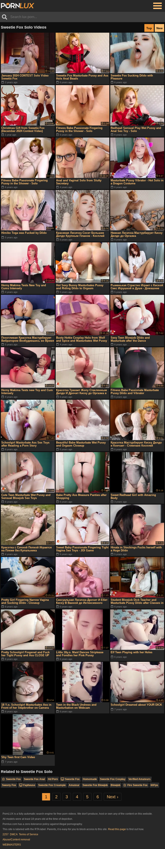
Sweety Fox (9, 785)
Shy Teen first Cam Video (18, 757)
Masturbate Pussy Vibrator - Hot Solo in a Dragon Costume (137, 182)
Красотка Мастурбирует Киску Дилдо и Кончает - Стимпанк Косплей (136, 444)
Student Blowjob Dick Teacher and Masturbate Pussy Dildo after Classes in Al (137, 601)
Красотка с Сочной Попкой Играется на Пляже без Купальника (26, 549)
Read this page (117, 829)
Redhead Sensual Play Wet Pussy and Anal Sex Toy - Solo (136, 129)
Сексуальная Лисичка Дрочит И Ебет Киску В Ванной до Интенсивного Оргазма (81, 601)
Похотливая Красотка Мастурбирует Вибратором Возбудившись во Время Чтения (27, 339)
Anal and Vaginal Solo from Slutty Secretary (78, 182)
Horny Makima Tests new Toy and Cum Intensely (27, 392)
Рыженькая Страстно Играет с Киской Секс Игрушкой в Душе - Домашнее (137, 287)
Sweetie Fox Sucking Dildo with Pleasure (132, 77)
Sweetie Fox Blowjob (95, 785)
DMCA (14, 834)
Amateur (74, 785)
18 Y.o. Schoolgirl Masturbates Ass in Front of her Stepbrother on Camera (26, 706)
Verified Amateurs (139, 779)
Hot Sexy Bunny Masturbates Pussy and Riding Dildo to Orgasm (79, 287)
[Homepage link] (17, 6)
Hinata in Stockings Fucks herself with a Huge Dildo (136, 549)
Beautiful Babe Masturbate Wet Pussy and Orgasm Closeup (81, 444)
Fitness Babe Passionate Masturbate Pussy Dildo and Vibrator (135, 392)
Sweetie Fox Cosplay (112, 779)
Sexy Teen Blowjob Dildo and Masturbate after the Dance (130, 339)
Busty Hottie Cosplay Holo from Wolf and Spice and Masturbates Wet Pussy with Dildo (81, 339)
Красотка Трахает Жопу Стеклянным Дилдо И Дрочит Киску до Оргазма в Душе (81, 392)
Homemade (90, 779)
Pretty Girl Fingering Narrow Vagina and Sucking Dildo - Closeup (25, 601)
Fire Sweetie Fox (137, 785)
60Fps (154, 785)
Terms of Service (28, 834)
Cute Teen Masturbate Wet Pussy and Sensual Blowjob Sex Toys (25, 496)
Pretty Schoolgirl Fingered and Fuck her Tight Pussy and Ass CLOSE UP (25, 654)
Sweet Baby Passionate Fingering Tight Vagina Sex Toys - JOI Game (82, 549)
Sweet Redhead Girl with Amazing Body (133, 496)
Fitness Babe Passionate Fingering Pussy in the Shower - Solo (79, 129)
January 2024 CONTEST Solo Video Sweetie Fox (25, 77)
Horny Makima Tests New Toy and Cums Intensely (23, 287)
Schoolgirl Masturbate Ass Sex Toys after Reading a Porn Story (25, 444)
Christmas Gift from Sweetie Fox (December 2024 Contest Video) (22, 129)
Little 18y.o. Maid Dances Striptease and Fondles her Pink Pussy (79, 654)
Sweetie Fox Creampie (52, 785)
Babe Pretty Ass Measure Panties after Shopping (81, 496)
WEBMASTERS (12, 844)
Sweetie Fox (13, 779)
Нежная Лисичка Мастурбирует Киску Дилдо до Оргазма (136, 234)
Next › (112, 796)
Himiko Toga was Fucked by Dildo (24, 232)
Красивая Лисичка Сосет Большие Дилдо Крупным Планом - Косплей (80, 234)
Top (149, 28)
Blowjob (115, 785)
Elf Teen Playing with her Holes (131, 652)
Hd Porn (53, 779)
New (159, 28)
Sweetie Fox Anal (34, 779)
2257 (6, 834)
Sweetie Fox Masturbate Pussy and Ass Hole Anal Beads (82, 77)
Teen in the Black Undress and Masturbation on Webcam (76, 706)
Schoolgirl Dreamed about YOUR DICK (136, 704)
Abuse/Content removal (16, 839)
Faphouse (29, 785)
